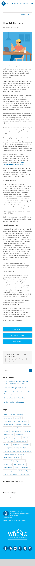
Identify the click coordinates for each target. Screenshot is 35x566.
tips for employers (24, 471)
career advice (8, 418)
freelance (28, 431)
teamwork (25, 467)
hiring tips (26, 438)
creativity (27, 428)
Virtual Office (24, 474)
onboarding (27, 451)
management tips (20, 448)
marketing (7, 451)
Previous (23, 14)
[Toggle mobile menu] (33, 3)
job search (7, 444)
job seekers (16, 444)
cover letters (17, 428)
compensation (8, 424)
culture (6, 431)
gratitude (17, 438)
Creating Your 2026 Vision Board (15, 398)
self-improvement (19, 464)
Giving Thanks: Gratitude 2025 (14, 402)
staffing (17, 467)
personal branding (10, 454)
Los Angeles (8, 448)
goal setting (8, 438)
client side (18, 418)
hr (4, 441)
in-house (11, 441)
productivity (8, 457)
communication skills (20, 421)
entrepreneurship (16, 431)
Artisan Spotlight (9, 414)
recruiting (17, 457)
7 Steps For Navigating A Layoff (15, 388)
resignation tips (19, 461)
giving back (19, 434)
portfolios (21, 454)
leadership (26, 444)
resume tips (7, 464)
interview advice (21, 441)
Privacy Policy (7, 517)
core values (7, 428)
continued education (22, 424)
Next (29, 14)
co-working (7, 421)
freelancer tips (8, 434)
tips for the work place (11, 474)
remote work (8, 461)
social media (8, 467)
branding (20, 414)
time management (10, 471)
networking (17, 451)
